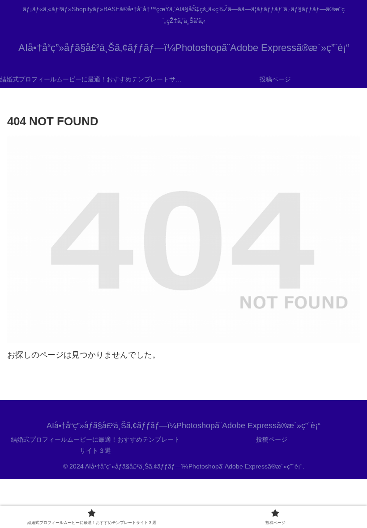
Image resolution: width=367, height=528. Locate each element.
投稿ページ (271, 439)
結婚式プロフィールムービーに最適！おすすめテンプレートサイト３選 (95, 445)
